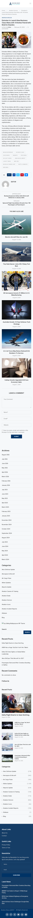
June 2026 (5, 463)
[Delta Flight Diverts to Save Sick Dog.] (16, 703)
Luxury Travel (7, 161)
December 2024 (6, 520)
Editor (9, 27)
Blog (17, 816)
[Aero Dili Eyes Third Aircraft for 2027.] (7, 747)
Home (3, 10)
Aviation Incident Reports (17, 808)
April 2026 (5, 472)
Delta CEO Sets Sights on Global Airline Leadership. (22, 734)
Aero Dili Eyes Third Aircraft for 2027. (13, 658)
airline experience (8, 152)
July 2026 (5, 459)
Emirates (15, 155)
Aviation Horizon (13, 10)
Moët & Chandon (22, 164)
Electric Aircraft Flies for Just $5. (16, 237)
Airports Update (17, 788)
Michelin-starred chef (9, 164)
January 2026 (6, 485)
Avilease (17, 812)
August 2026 (5, 455)
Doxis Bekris (6, 155)
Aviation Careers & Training (17, 792)
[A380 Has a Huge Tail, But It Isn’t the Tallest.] (7, 725)
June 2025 (5, 494)
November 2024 (6, 524)
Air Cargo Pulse (17, 779)
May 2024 (5, 551)
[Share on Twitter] (18, 174)
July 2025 (5, 489)
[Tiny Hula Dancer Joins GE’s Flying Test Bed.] (16, 252)
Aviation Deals (17, 796)
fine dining (24, 155)
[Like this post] (9, 174)
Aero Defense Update (17, 771)
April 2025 (5, 503)
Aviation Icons (17, 804)
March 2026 (5, 476)
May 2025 (16, 161)
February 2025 (6, 511)
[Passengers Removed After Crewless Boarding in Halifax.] (7, 758)
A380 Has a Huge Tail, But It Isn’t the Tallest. (15, 647)
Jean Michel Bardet (20, 158)
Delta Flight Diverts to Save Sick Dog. (13, 643)
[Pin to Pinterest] (22, 174)
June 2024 (5, 546)
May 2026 (5, 468)
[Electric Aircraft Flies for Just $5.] (16, 225)
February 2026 (6, 481)
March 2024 (5, 559)
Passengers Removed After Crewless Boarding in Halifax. (22, 757)
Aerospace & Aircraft (17, 775)
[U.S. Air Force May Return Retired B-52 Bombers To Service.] (16, 339)
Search (4, 629)
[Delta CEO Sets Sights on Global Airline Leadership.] (7, 736)
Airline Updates (17, 783)
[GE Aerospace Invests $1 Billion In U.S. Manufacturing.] (16, 281)
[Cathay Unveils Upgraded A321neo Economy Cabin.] (16, 368)
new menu (5, 167)
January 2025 (6, 516)
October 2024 (6, 529)
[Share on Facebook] (14, 174)
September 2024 (7, 533)
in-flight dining (7, 158)
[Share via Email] (26, 174)
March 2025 (5, 507)
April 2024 (5, 555)
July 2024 (5, 542)
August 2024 (5, 537)
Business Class (20, 152)
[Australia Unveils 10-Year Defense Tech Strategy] (16, 310)
